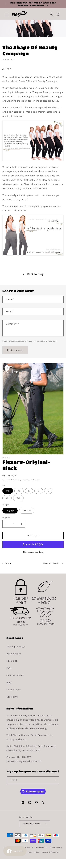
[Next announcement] (60, 4)
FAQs (8, 668)
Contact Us (12, 696)
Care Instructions (15, 675)
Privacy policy (56, 847)
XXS (8, 490)
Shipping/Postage (15, 646)
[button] (6, 14)
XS (19, 490)
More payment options (33, 552)
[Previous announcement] (5, 4)
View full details (51, 563)
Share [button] (9, 68)
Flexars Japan (13, 689)
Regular (10, 510)
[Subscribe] (55, 780)
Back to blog (35, 274)
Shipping (18, 480)
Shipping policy (32, 852)
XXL (18, 498)
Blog (8, 682)
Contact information (50, 852)
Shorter (26, 510)
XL (7, 498)
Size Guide (11, 660)
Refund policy (13, 653)
